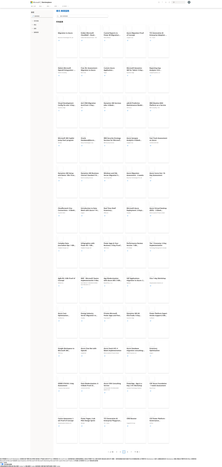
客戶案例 (27, 459)
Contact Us (22, 466)
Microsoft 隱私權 (89, 461)
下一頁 (136, 452)
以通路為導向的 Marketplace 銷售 (167, 459)
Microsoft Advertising (44, 461)
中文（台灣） (4, 462)
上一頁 (111, 452)
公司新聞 (81, 461)
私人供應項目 (54, 459)
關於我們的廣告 (48, 466)
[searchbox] (44, 16)
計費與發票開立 (79, 459)
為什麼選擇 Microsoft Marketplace (10, 459)
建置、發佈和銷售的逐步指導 (120, 459)
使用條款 (37, 466)
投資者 (96, 461)
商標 (42, 466)
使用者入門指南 (40, 459)
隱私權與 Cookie (30, 466)
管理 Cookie (56, 466)
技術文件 (47, 459)
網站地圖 (16, 466)
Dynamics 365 (25, 461)
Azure (19, 461)
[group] (59, 40)
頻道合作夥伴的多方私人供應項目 (186, 459)
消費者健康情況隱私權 (6, 466)
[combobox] (83, 16)
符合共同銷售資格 (134, 459)
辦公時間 (32, 459)
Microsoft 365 (33, 461)
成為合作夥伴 (88, 459)
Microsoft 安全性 (12, 461)
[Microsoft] (35, 2)
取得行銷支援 (102, 459)
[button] (57, 16)
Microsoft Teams (68, 461)
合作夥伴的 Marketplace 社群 (148, 459)
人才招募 (75, 461)
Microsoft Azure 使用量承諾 (67, 459)
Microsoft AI (3, 461)
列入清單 (95, 459)
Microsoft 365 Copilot (56, 461)
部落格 (22, 459)
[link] (67, 41)
